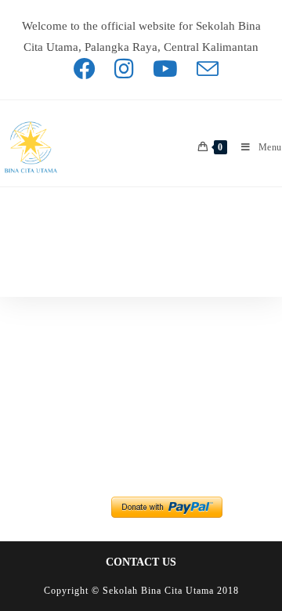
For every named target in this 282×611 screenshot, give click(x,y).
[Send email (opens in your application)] (203, 69)
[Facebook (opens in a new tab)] (84, 69)
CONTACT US (141, 562)
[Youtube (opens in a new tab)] (165, 69)
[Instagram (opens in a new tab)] (124, 69)
